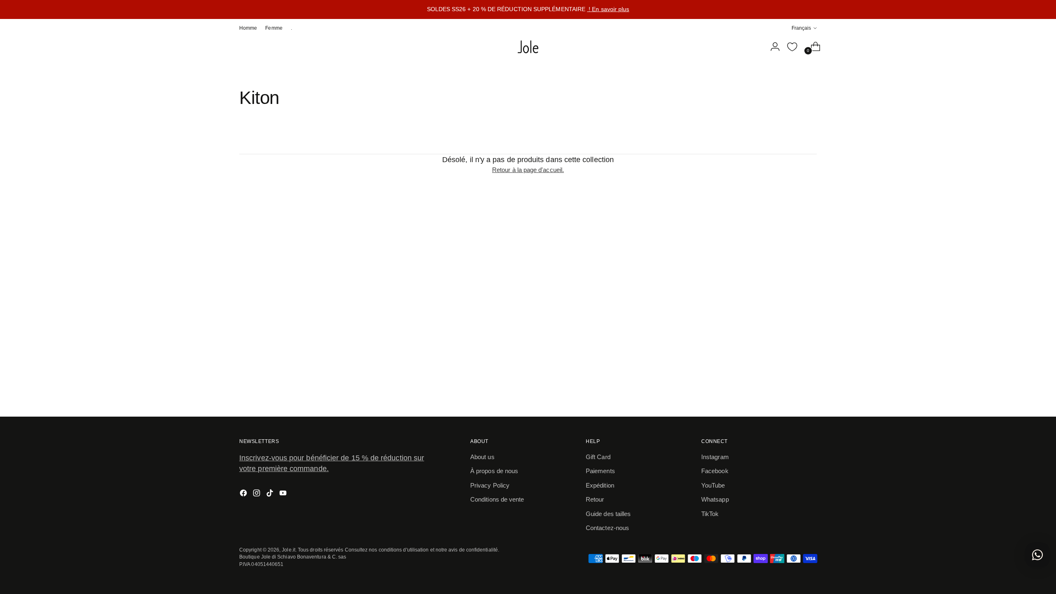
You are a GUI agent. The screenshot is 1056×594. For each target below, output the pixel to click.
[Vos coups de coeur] (792, 46)
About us (482, 456)
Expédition (600, 485)
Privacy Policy (489, 485)
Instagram (715, 456)
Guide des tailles (608, 513)
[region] (528, 9)
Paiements (600, 470)
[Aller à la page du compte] (772, 46)
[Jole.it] (528, 47)
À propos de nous (494, 470)
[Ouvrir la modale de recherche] (754, 46)
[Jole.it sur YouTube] (284, 494)
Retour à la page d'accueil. (528, 169)
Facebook (714, 470)
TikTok (710, 513)
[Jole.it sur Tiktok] (271, 494)
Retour (595, 499)
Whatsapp (715, 499)
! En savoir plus (608, 9)
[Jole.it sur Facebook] (244, 494)
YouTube (713, 485)
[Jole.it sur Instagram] (257, 494)
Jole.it (288, 549)
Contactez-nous (607, 527)
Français (801, 28)
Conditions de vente (497, 499)
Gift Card (598, 456)
